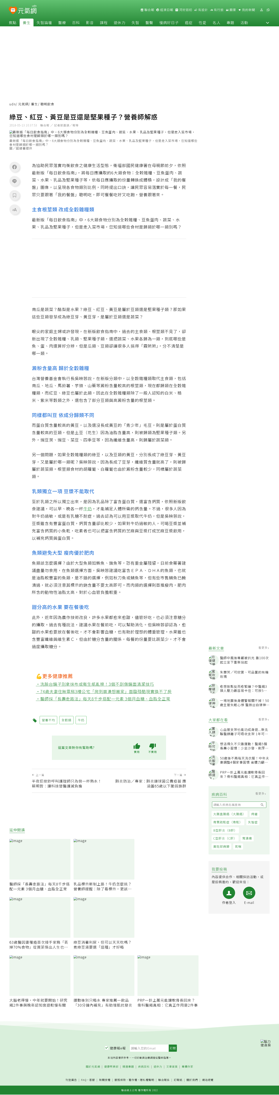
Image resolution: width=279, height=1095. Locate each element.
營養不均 (48, 720)
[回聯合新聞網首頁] (13, 10)
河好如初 (185, 10)
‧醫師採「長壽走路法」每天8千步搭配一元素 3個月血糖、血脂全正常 (103, 699)
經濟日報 (166, 10)
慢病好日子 (169, 22)
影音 (90, 22)
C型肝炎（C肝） (225, 838)
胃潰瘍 (247, 838)
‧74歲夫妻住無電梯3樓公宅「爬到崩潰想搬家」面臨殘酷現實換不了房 (104, 691)
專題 (230, 22)
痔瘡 (254, 814)
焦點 (13, 22)
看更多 (263, 647)
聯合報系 (164, 1080)
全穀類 (66, 720)
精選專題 (128, 1066)
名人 (216, 22)
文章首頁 (172, 1066)
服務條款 (120, 1080)
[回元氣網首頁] (27, 9)
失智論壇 (44, 22)
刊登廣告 (71, 1080)
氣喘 (238, 846)
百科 (76, 22)
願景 (232, 10)
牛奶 (87, 509)
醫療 (62, 22)
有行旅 (218, 10)
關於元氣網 (93, 1066)
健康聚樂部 (111, 1066)
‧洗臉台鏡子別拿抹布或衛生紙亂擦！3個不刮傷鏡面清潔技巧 (95, 684)
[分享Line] (14, 181)
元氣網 (23, 104)
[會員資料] (261, 10)
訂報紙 (178, 1080)
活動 (244, 22)
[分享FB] (14, 167)
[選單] (268, 10)
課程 (104, 22)
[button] (267, 22)
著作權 (133, 1080)
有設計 (202, 10)
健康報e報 (118, 1048)
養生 (26, 22)
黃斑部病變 (221, 846)
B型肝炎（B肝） (225, 830)
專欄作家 (187, 1066)
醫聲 (149, 22)
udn (12, 104)
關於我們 (192, 1080)
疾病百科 (144, 1066)
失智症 (253, 822)
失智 (135, 22)
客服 (92, 1080)
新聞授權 (104, 1080)
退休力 (119, 22)
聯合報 (149, 10)
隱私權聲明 (147, 1080)
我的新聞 (248, 10)
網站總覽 (207, 1080)
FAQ (84, 1080)
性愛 (202, 22)
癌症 (189, 22)
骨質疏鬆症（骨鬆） (228, 822)
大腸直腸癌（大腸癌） (229, 814)
